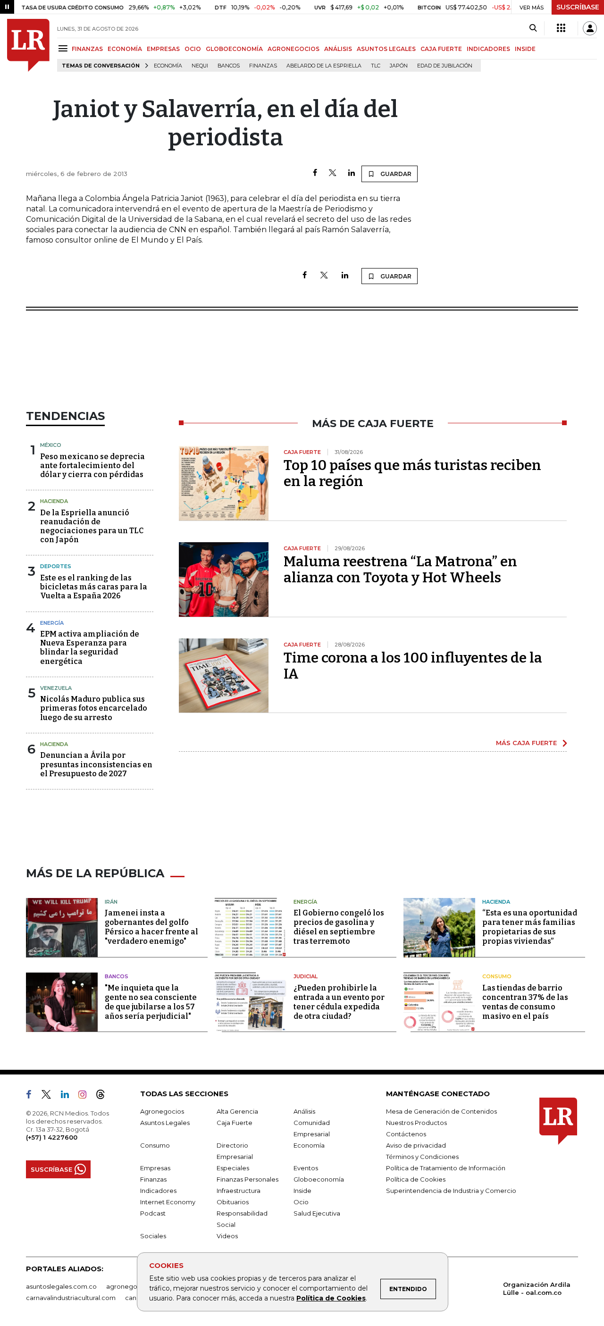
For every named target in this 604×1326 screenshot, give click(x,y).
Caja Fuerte (234, 1122)
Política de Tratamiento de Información (445, 1168)
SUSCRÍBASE (577, 7)
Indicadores (158, 1190)
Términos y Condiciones (422, 1156)
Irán (111, 901)
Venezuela (56, 688)
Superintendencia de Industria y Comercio (451, 1190)
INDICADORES (488, 48)
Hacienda (54, 501)
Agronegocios (162, 1111)
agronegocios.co (132, 1286)
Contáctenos (406, 1134)
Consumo (497, 976)
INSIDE (525, 48)
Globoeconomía (319, 1179)
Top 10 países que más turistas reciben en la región (412, 473)
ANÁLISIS (338, 48)
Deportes (55, 566)
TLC (375, 66)
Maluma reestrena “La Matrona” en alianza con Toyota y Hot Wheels (400, 569)
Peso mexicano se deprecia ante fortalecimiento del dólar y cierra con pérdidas (92, 465)
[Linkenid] (68, 1096)
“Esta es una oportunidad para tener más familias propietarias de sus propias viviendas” (529, 927)
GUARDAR (395, 173)
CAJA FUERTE (441, 48)
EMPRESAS (163, 48)
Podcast (153, 1213)
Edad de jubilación (444, 66)
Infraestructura (238, 1190)
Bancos (229, 66)
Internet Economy (167, 1202)
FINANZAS (87, 48)
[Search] (533, 28)
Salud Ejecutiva (317, 1213)
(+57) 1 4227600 (51, 1137)
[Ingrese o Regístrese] (590, 28)
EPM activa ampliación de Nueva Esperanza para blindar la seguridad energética (89, 647)
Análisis (304, 1111)
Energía (52, 623)
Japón (399, 66)
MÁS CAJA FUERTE (526, 743)
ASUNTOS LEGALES (386, 48)
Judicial (306, 976)
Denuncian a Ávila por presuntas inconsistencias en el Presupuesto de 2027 (96, 764)
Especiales (233, 1168)
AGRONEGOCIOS (293, 48)
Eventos (306, 1168)
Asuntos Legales (165, 1122)
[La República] (28, 45)
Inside (302, 1190)
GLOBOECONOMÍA (234, 48)
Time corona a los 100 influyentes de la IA (413, 665)
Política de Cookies (331, 1298)
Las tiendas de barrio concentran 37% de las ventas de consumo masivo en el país (525, 1002)
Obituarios (233, 1202)
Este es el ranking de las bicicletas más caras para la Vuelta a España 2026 (93, 586)
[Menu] (64, 48)
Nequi (200, 66)
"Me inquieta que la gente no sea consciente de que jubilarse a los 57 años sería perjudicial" (151, 1002)
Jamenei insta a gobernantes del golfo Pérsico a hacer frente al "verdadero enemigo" (151, 927)
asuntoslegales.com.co (61, 1286)
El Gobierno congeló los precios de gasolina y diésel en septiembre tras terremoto (339, 927)
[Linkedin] (351, 173)
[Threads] (104, 1096)
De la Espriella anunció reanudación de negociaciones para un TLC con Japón (91, 526)
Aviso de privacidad (416, 1145)
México (50, 445)
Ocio (301, 1202)
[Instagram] (86, 1096)
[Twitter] (332, 173)
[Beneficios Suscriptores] (561, 28)
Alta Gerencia (237, 1111)
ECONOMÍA (125, 48)
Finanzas (263, 66)
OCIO (193, 48)
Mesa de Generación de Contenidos (441, 1111)
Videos (227, 1236)
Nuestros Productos (416, 1122)
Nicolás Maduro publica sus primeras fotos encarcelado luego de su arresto (93, 708)
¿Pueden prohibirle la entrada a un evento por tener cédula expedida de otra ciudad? (339, 1002)
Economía (168, 66)
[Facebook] (315, 173)
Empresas (155, 1168)
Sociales (153, 1236)
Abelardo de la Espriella (323, 66)
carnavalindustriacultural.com (71, 1297)
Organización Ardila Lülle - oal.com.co (536, 1288)
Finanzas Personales (247, 1179)
